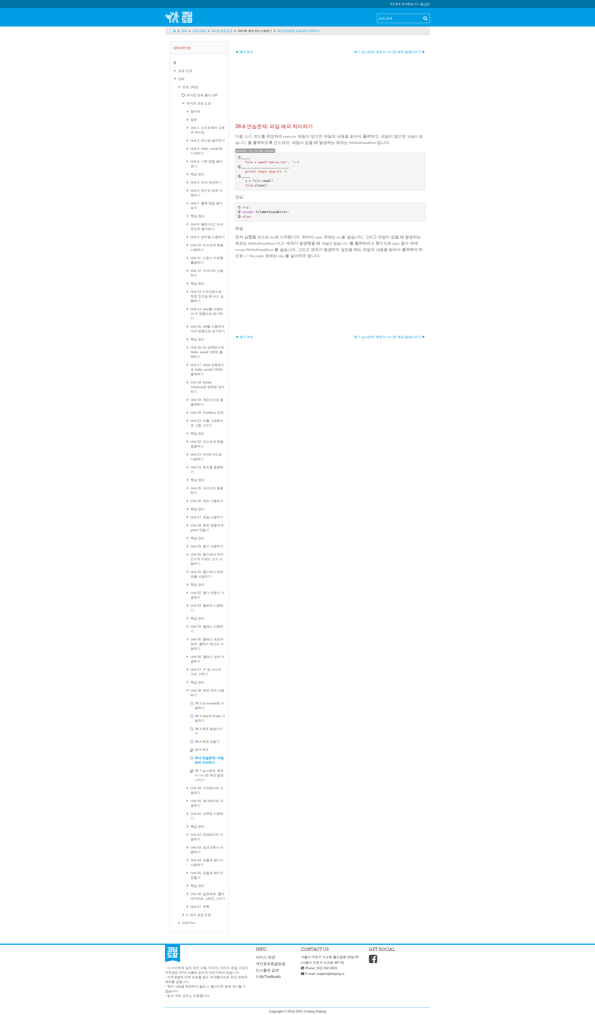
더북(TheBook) (268, 977)
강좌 (181, 79)
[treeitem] (199, 62)
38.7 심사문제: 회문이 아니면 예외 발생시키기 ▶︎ (389, 52)
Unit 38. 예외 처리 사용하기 (255, 31)
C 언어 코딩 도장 (198, 915)
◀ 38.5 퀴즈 (244, 52)
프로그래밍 (190, 87)
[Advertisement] (330, 86)
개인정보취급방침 (270, 964)
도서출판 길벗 (267, 970)
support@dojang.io (330, 973)
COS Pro (188, 923)
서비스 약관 (265, 957)
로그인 (425, 4)
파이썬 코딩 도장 (198, 103)
